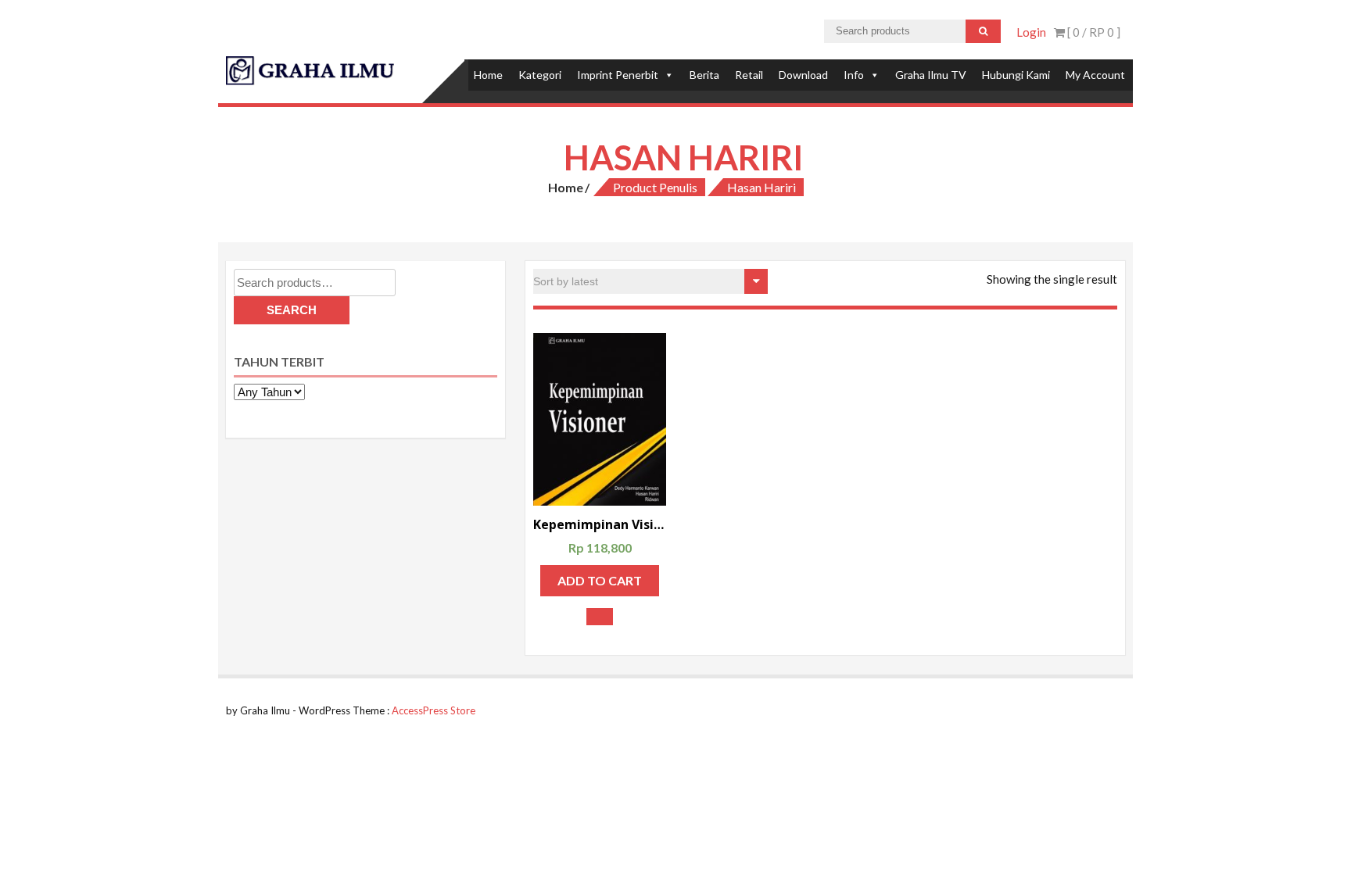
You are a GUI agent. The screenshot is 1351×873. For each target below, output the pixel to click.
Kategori (539, 74)
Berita (704, 74)
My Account (1095, 74)
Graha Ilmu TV (930, 74)
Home (488, 74)
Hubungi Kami (1016, 74)
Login (1031, 32)
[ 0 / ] (1092, 32)
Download (803, 74)
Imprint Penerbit (617, 74)
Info (854, 74)
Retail (749, 74)
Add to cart (599, 580)
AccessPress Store (433, 710)
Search (292, 310)
